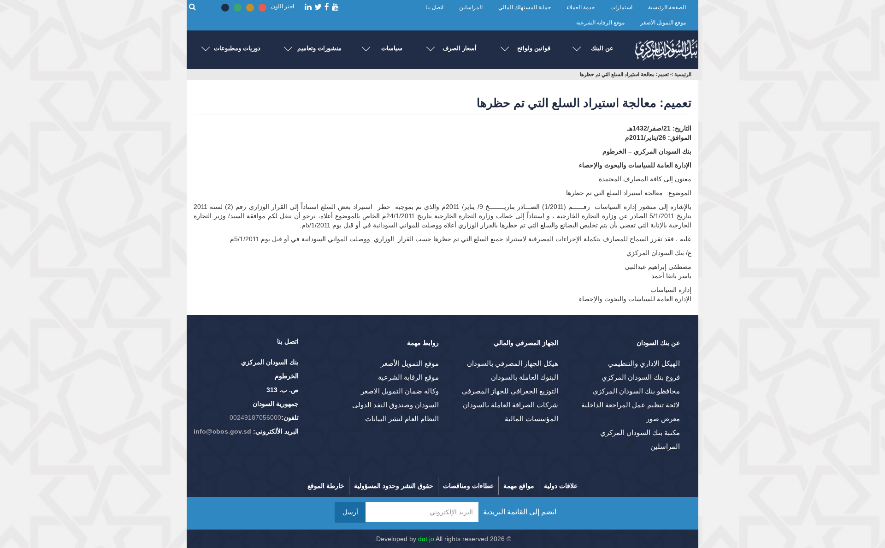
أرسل (350, 512)
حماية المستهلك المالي (524, 7)
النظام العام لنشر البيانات (402, 419)
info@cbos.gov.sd (222, 431)
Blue (225, 8)
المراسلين (471, 7)
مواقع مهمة (518, 485)
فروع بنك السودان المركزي (641, 377)
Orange (250, 8)
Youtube (335, 7)
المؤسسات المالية (531, 419)
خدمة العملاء (580, 7)
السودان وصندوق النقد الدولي (395, 405)
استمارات (621, 7)
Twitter (318, 7)
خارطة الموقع (325, 485)
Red (262, 8)
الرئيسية (682, 74)
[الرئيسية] (666, 47)
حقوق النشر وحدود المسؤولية (393, 485)
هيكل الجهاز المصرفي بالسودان (512, 363)
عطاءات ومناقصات (468, 485)
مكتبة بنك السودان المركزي (640, 432)
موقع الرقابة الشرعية (600, 22)
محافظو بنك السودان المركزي (636, 391)
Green (238, 8)
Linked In (308, 7)
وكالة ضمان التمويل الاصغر (400, 391)
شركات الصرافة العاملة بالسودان (510, 405)
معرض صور (663, 419)
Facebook (326, 7)
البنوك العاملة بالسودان (524, 377)
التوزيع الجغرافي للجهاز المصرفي (510, 391)
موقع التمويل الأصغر (663, 22)
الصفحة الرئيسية (667, 7)
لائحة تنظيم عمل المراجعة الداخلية (630, 405)
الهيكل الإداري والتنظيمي (644, 363)
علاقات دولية (561, 485)
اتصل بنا (434, 7)
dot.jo (426, 538)
